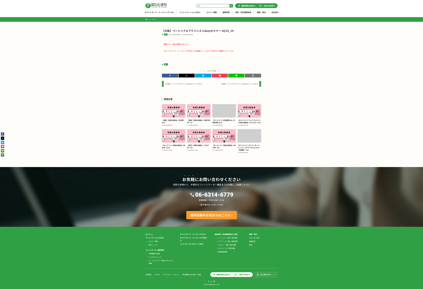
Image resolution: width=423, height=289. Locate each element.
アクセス (157, 274)
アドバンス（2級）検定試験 (228, 241)
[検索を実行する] (231, 6)
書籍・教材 (253, 234)
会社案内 (148, 274)
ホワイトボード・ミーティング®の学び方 (193, 239)
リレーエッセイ (254, 238)
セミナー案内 (153, 241)
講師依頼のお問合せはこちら (210, 215)
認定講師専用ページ (268, 274)
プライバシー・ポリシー (171, 274)
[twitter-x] (211, 281)
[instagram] (214, 281)
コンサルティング (155, 257)
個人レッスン (153, 245)
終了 (165, 34)
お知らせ (252, 241)
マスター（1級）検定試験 (227, 245)
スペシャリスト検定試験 (226, 248)
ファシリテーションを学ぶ (154, 238)
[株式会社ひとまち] (156, 6)
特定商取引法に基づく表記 (192, 274)
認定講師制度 (222, 252)
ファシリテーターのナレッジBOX (191, 244)
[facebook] (209, 281)
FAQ (250, 245)
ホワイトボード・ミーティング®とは (192, 234)
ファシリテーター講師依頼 (154, 250)
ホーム (150, 234)
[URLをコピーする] (253, 75)
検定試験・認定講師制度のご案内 (226, 234)
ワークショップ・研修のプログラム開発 (161, 262)
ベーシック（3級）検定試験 (227, 238)
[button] (170, 75)
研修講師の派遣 (154, 253)
